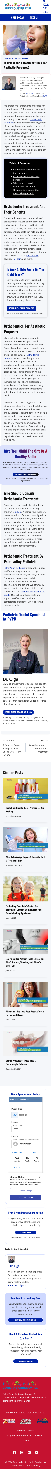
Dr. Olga (29, 93)
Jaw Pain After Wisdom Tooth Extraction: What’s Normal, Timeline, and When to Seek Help (25, 962)
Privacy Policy (33, 1465)
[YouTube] (36, 1452)
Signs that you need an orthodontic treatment (38, 746)
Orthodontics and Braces (16, 59)
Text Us (34, 17)
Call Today (17, 17)
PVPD (45, 96)
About (31, 1430)
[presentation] (25, 790)
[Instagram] (22, 1452)
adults (18, 511)
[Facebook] (14, 1452)
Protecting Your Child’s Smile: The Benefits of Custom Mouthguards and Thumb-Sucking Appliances (24, 909)
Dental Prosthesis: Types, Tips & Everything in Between (21, 1062)
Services (21, 1430)
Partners (39, 1435)
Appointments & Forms (19, 1435)
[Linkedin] (29, 1452)
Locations (26, 1440)
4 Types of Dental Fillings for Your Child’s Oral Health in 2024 (12, 748)
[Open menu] (36, 6)
